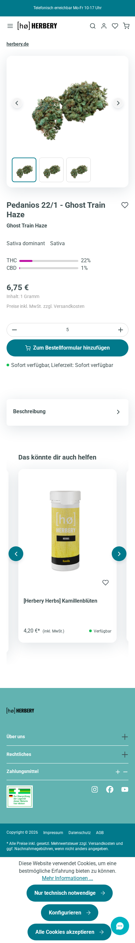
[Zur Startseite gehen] (37, 26)
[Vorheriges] (17, 102)
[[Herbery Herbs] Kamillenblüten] (67, 528)
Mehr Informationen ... (67, 878)
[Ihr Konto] (103, 25)
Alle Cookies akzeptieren (65, 932)
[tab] (67, 411)
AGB (100, 832)
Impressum (53, 832)
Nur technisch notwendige (65, 893)
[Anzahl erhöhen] (121, 330)
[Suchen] (92, 25)
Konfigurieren (66, 913)
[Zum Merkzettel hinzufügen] (124, 204)
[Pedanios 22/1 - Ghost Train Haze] (67, 103)
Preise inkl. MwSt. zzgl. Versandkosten (46, 306)
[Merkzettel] (115, 25)
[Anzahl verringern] (14, 330)
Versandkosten (101, 843)
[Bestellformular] (126, 25)
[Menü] (10, 26)
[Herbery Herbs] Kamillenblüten (60, 601)
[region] (67, 122)
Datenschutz (79, 832)
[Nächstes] (118, 102)
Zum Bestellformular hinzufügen (71, 348)
